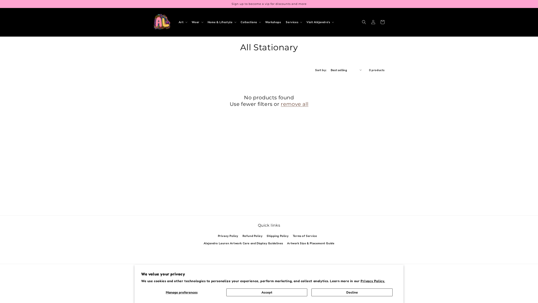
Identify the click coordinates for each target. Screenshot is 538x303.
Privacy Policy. (373, 281)
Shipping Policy (278, 236)
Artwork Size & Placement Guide (310, 243)
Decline (352, 292)
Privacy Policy (228, 236)
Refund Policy (253, 236)
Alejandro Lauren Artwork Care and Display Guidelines (243, 243)
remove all (294, 104)
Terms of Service (305, 236)
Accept (266, 292)
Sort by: (320, 70)
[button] (182, 22)
